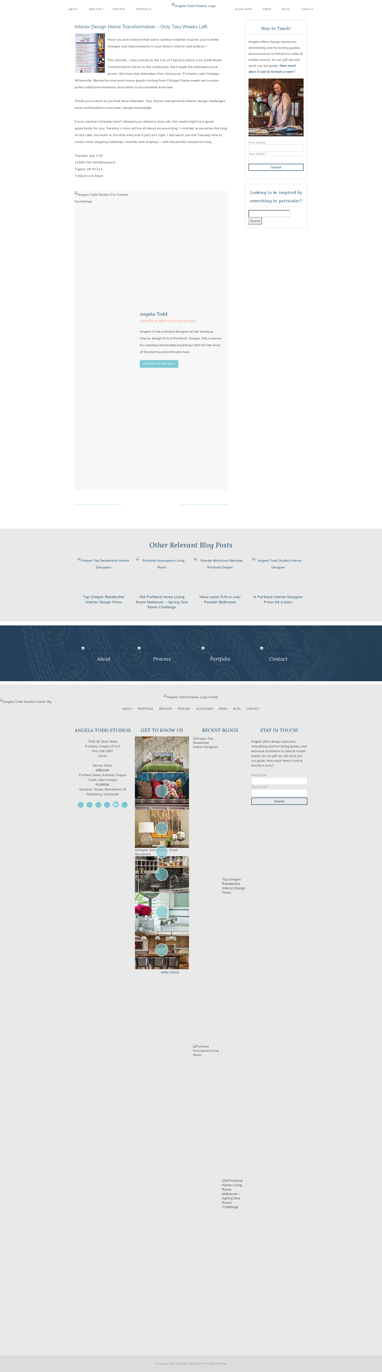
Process (184, 708)
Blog (286, 9)
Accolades (243, 9)
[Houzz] (116, 804)
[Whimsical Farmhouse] (162, 852)
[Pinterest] (98, 805)
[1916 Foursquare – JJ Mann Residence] (162, 791)
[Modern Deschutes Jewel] (162, 754)
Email (103, 756)
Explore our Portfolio (159, 363)
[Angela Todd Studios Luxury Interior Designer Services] (194, 5)
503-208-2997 (102, 751)
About (127, 708)
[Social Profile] (125, 805)
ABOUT (73, 9)
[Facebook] (81, 805)
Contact (307, 9)
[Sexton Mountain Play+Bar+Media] (162, 874)
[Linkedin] (107, 805)
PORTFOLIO (143, 9)
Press (267, 9)
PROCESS (119, 9)
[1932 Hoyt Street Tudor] (162, 828)
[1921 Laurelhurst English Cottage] (162, 912)
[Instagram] (90, 805)
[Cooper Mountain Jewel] (162, 950)
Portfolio (145, 708)
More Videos (170, 972)
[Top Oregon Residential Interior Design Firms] (206, 885)
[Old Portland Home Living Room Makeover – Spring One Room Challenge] (206, 1193)
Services (95, 9)
